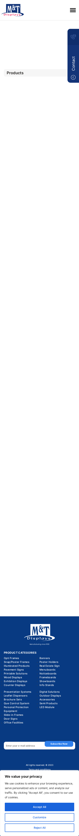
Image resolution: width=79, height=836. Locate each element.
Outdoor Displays (50, 695)
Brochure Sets (13, 699)
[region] (39, 803)
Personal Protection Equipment (16, 709)
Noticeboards (48, 673)
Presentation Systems (17, 691)
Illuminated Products (17, 665)
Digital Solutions (50, 691)
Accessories (47, 699)
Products (39, 39)
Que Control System (16, 703)
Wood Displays (13, 677)
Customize (39, 817)
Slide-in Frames (13, 714)
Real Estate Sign (50, 665)
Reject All (39, 827)
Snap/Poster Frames (16, 661)
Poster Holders (49, 661)
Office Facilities (13, 722)
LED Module (47, 707)
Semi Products (49, 703)
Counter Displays (14, 685)
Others (39, 49)
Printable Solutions (15, 673)
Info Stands (47, 685)
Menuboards (47, 669)
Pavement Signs (14, 669)
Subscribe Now (58, 743)
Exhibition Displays (15, 681)
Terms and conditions (40, 769)
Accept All (39, 806)
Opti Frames (11, 658)
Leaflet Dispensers (15, 695)
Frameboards (48, 677)
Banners (45, 658)
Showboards (47, 681)
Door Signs (10, 718)
